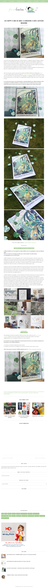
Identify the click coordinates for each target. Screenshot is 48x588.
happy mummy (24, 515)
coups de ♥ (37, 515)
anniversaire (15, 391)
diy (10, 515)
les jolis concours (33, 392)
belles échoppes (31, 515)
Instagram (29, 242)
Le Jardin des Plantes (27, 74)
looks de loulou (24, 513)
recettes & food (36, 513)
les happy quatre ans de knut (20, 392)
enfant (34, 391)
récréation (30, 513)
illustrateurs (40, 391)
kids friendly (42, 515)
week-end (9, 513)
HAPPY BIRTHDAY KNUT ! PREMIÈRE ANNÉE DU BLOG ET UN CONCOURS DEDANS (21, 554)
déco (2, 513)
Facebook (33, 242)
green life (13, 515)
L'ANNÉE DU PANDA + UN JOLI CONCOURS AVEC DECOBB (17, 575)
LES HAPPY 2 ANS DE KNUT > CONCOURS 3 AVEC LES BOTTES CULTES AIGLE (20, 568)
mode (6, 513)
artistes (21, 391)
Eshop (26, 242)
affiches (9, 391)
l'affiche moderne (8, 392)
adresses (18, 513)
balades (13, 513)
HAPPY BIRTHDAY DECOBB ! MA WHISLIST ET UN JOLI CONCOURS (18, 561)
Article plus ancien (40, 458)
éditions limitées (27, 391)
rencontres (7, 394)
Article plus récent (8, 458)
